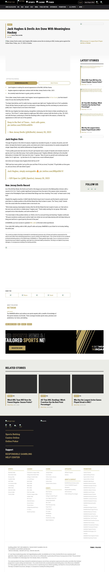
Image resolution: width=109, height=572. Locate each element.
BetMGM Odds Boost (89, 481)
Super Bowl (48, 507)
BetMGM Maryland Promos (90, 501)
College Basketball (50, 500)
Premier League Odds (32, 494)
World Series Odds (50, 517)
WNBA (36, 7)
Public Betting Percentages (71, 493)
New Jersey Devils (11, 324)
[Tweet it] (12, 295)
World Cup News (31, 511)
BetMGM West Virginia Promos (91, 535)
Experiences (53, 7)
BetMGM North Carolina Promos (91, 520)
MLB (22, 7)
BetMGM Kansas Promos (90, 494)
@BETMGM (10, 311)
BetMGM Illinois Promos (89, 487)
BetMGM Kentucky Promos (90, 496)
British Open (49, 493)
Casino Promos (87, 472)
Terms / (92, 547)
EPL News (29, 498)
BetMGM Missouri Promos (90, 511)
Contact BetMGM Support (71, 485)
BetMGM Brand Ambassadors (72, 483)
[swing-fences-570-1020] (92, 156)
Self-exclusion (68, 491)
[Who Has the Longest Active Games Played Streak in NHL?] (88, 384)
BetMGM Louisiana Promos (90, 498)
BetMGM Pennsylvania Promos (91, 524)
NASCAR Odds (11, 490)
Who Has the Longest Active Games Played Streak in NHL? (91, 129)
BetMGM (9, 35)
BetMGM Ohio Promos (89, 522)
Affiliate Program (69, 472)
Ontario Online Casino (51, 483)
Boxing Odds (11, 477)
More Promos (54, 83)
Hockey (10, 24)
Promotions (62, 7)
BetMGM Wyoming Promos (90, 538)
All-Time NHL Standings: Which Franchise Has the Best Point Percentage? (92, 105)
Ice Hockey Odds (12, 483)
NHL (19, 324)
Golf (31, 7)
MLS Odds (29, 483)
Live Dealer (48, 474)
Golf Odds (10, 481)
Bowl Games (49, 491)
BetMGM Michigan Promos (90, 507)
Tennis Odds (11, 494)
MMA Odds (11, 487)
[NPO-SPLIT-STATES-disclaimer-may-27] (37, 265)
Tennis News (30, 505)
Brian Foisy (84, 84)
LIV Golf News (30, 479)
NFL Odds (29, 487)
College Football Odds (32, 477)
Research (67, 487)
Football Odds (11, 479)
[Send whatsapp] (50, 295)
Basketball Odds (12, 474)
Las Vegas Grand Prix (51, 498)
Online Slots (49, 481)
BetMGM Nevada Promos (90, 514)
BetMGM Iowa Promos (89, 492)
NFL (18, 7)
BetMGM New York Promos (90, 518)
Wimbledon (48, 513)
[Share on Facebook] (24, 295)
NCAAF (27, 7)
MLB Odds (29, 481)
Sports (29, 324)
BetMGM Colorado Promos (90, 485)
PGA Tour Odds (30, 492)
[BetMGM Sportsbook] (11, 2)
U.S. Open (48, 511)
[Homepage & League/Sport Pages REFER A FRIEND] (92, 48)
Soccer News (30, 503)
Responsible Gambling (18, 454)
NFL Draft (48, 502)
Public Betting (44, 7)
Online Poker (11, 441)
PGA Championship (50, 504)
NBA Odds (29, 485)
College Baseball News (32, 507)
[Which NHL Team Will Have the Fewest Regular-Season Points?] (21, 384)
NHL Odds (29, 490)
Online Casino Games (51, 477)
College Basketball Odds (33, 474)
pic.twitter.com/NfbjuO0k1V (51, 171)
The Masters (49, 509)
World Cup (48, 515)
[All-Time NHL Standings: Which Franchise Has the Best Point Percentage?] (54, 384)
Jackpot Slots (49, 472)
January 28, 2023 (43, 132)
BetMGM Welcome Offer (21, 83)
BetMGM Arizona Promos (90, 483)
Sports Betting (12, 434)
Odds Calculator (11, 7)
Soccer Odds (11, 492)
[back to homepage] (21, 2)
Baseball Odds (11, 472)
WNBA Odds (30, 496)
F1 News (29, 509)
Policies (98, 547)
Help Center (12, 457)
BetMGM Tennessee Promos (91, 527)
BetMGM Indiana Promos (90, 490)
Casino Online (12, 437)
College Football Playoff (51, 496)
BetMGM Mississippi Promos (91, 509)
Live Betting (11, 485)
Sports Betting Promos (89, 474)
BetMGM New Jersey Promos (91, 516)
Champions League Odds (33, 472)
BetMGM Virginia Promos (90, 529)
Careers (67, 474)
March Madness (50, 520)
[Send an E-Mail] (37, 295)
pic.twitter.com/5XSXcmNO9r (20, 125)
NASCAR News (30, 501)
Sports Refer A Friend (89, 477)
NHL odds (33, 223)
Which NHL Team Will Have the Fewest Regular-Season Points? (92, 81)
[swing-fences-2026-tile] (92, 30)
